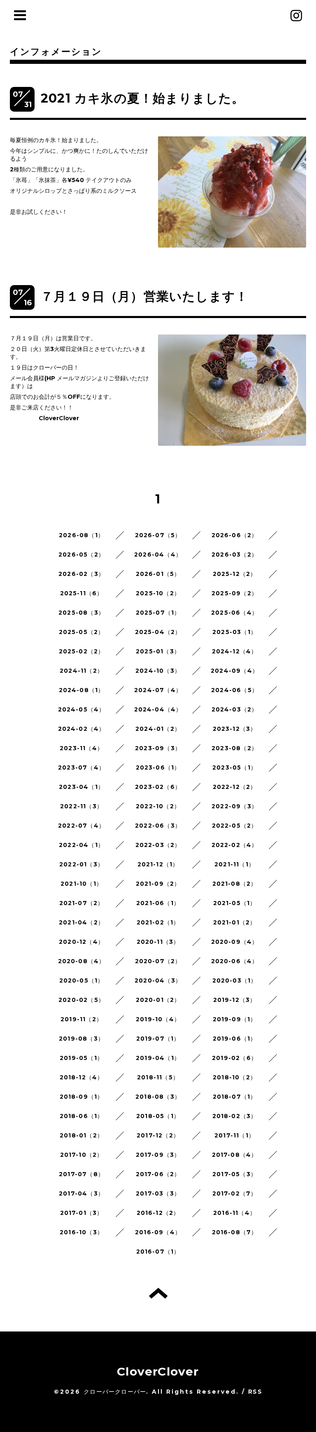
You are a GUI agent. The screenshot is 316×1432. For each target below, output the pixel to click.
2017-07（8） (81, 1174)
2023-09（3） (158, 748)
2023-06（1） (158, 767)
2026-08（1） (81, 535)
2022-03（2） (158, 845)
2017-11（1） (234, 1135)
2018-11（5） (158, 1077)
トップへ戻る (158, 1293)
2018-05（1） (158, 1116)
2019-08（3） (81, 1038)
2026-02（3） (81, 574)
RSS (255, 1391)
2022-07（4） (81, 825)
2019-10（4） (158, 1019)
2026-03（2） (234, 554)
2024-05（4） (81, 709)
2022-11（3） (81, 806)
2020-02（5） (81, 1000)
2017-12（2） (158, 1135)
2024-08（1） (82, 690)
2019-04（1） (158, 1058)
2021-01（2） (234, 922)
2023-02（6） (158, 787)
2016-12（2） (158, 1213)
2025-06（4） (234, 612)
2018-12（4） (82, 1077)
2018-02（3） (234, 1116)
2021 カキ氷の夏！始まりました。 (143, 98)
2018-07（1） (235, 1096)
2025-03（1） (234, 632)
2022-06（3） (158, 825)
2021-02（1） (158, 922)
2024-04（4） (158, 709)
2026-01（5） (158, 574)
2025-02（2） (82, 651)
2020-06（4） (234, 961)
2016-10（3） (81, 1232)
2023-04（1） (81, 787)
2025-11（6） (81, 593)
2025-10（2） (158, 593)
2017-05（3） (234, 1174)
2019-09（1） (235, 1019)
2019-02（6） (234, 1058)
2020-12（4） (81, 941)
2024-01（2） (158, 728)
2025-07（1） (158, 612)
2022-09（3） (234, 806)
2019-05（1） (81, 1058)
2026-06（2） (234, 535)
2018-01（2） (81, 1135)
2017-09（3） (158, 1154)
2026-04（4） (158, 554)
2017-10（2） (81, 1154)
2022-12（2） (235, 787)
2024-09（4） (234, 670)
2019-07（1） (158, 1038)
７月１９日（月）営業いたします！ (144, 296)
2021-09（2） (158, 883)
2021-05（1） (234, 903)
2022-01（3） (81, 864)
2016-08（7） (235, 1232)
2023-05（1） (234, 767)
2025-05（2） (82, 632)
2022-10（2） (158, 806)
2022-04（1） (81, 845)
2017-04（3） (81, 1193)
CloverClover (158, 1371)
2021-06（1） (158, 903)
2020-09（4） (234, 941)
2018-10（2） (234, 1077)
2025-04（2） (158, 632)
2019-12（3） (234, 1000)
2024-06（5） (234, 690)
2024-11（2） (81, 670)
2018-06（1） (82, 1116)
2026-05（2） (81, 554)
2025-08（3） (81, 612)
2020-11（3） (158, 941)
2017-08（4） (235, 1154)
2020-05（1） (81, 980)
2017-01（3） (81, 1213)
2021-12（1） (158, 864)
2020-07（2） (158, 961)
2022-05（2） (235, 825)
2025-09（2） (234, 593)
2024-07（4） (158, 690)
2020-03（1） (234, 980)
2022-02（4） (234, 845)
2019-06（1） (235, 1038)
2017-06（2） (158, 1174)
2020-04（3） (158, 980)
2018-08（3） (158, 1096)
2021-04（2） (81, 922)
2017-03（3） (158, 1193)
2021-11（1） (234, 864)
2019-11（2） (81, 1019)
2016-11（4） (234, 1213)
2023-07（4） (81, 767)
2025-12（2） (235, 574)
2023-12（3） (235, 728)
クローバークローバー (115, 1391)
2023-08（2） (234, 748)
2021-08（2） (234, 883)
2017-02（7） (234, 1193)
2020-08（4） (81, 961)
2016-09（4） (158, 1232)
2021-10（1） (81, 883)
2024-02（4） (81, 728)
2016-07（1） (158, 1251)
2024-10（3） (158, 670)
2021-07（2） (81, 903)
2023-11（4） (81, 748)
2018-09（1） (82, 1096)
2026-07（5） (158, 535)
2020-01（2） (158, 1000)
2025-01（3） (158, 651)
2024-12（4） (235, 651)
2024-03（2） (234, 709)
